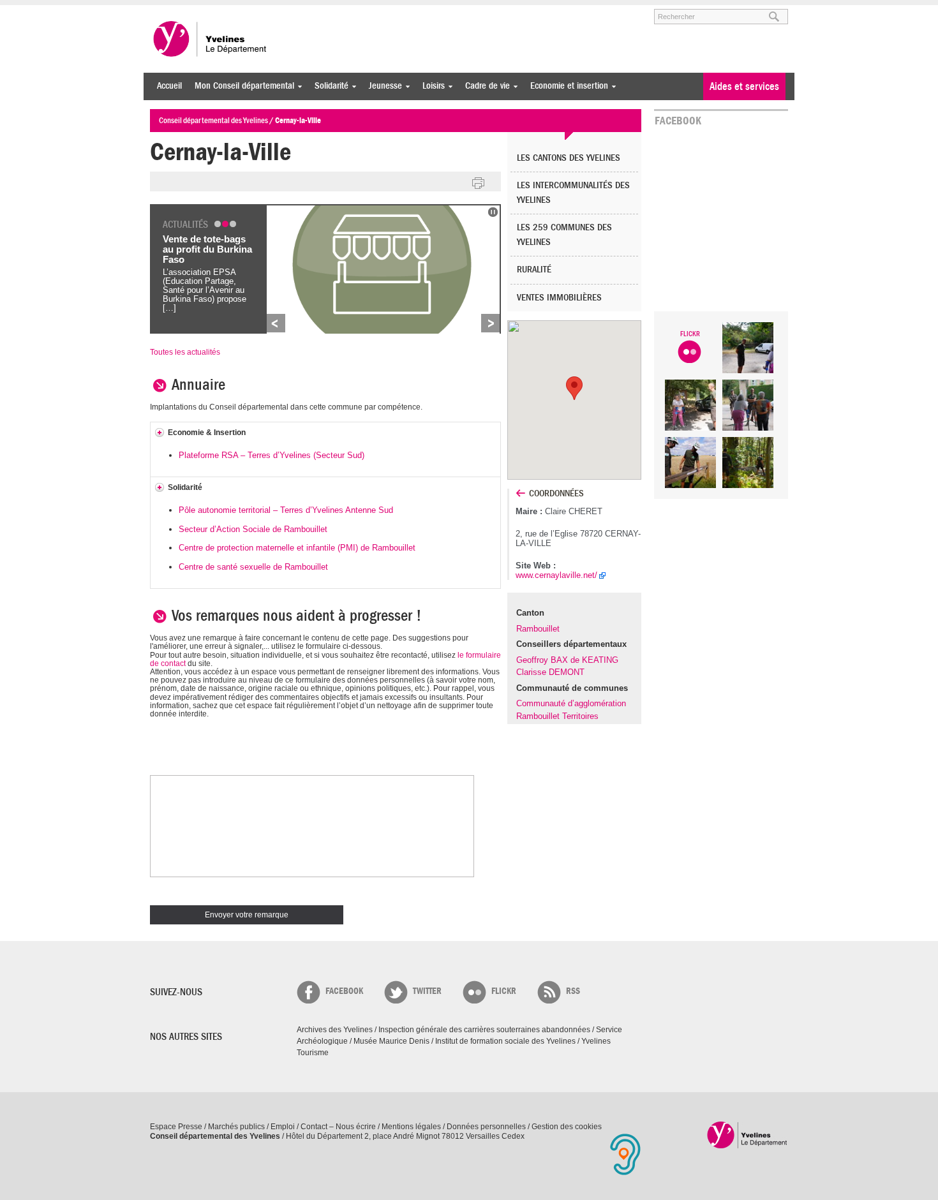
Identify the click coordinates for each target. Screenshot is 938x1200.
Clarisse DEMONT (550, 672)
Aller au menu (168, 10)
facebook (344, 991)
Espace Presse (176, 1126)
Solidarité (328, 86)
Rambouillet (538, 628)
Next (490, 323)
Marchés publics (236, 1126)
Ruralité (534, 269)
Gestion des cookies (567, 1126)
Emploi (283, 1126)
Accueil (169, 86)
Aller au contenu (228, 10)
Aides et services (744, 86)
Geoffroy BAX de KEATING (567, 660)
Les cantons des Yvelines (568, 158)
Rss (573, 991)
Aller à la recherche (299, 10)
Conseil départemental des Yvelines (210, 38)
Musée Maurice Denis (391, 1041)
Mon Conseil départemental (241, 86)
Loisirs (430, 86)
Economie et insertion (566, 86)
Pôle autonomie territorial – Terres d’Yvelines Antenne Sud (286, 510)
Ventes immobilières (559, 297)
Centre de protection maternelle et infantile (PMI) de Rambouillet (297, 547)
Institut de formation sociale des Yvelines (505, 1041)
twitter (427, 991)
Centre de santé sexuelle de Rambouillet (253, 567)
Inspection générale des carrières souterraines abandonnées (484, 1029)
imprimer (478, 183)
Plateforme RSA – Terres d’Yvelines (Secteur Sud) (271, 455)
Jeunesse (382, 86)
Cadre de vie (484, 86)
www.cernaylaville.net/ (556, 575)
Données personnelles (486, 1126)
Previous (276, 323)
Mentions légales (411, 1126)
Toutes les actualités (185, 352)
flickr (503, 991)
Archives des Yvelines (335, 1029)
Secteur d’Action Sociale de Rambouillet (253, 529)
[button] (574, 388)
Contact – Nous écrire (338, 1126)
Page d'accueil (747, 1134)
